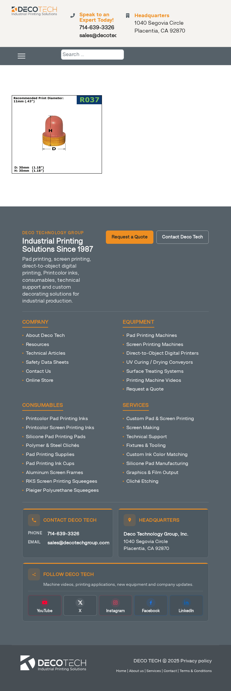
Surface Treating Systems (154, 371)
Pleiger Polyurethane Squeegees (62, 490)
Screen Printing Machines (154, 344)
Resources (37, 344)
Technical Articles (45, 353)
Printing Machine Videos (153, 380)
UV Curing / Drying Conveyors (159, 362)
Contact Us (38, 371)
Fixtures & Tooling (146, 445)
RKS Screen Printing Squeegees (61, 481)
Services (136, 405)
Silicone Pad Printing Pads (55, 436)
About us (136, 671)
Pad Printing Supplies (50, 454)
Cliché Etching (142, 481)
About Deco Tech (45, 335)
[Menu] (21, 56)
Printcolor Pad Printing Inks (57, 418)
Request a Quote (130, 237)
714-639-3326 (63, 533)
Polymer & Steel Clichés (52, 445)
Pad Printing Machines (151, 335)
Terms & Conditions (196, 671)
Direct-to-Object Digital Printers (162, 353)
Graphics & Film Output (152, 472)
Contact (170, 671)
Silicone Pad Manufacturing (157, 463)
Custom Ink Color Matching (157, 454)
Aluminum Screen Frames (54, 472)
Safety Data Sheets (47, 362)
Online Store (39, 380)
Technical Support (146, 436)
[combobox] (92, 54)
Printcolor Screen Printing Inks (60, 427)
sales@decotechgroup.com (78, 542)
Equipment (138, 322)
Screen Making (142, 427)
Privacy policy (196, 661)
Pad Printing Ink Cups (50, 463)
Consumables (42, 405)
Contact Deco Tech (182, 237)
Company (35, 322)
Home (121, 671)
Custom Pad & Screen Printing (160, 418)
